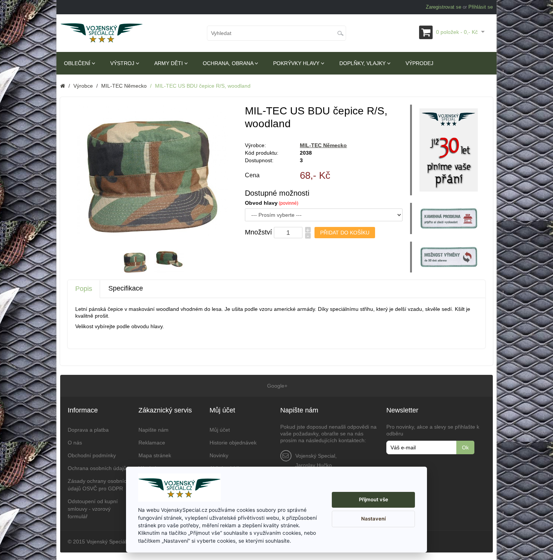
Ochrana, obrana (229, 63)
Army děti (169, 63)
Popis (83, 288)
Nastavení (373, 519)
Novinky (219, 455)
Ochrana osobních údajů (97, 468)
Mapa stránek (154, 455)
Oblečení (78, 63)
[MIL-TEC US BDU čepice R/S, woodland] (135, 262)
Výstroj (123, 63)
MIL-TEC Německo (124, 86)
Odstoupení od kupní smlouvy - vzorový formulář (93, 508)
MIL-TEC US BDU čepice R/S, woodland (203, 86)
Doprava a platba (88, 430)
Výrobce (83, 86)
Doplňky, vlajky (363, 63)
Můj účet (220, 430)
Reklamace (151, 443)
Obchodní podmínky (92, 455)
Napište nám (153, 430)
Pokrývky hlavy (297, 63)
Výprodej (419, 63)
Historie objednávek (233, 443)
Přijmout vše (373, 499)
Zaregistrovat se (443, 7)
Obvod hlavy (261, 203)
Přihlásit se (480, 7)
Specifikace (125, 288)
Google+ (276, 386)
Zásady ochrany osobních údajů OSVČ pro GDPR (98, 485)
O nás (75, 443)
